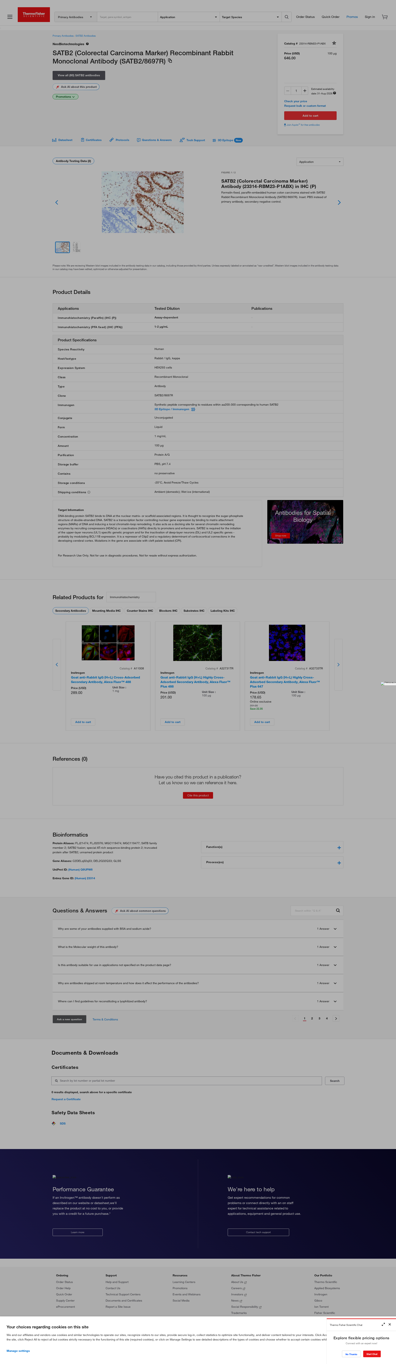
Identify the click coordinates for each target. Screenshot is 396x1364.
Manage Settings (18, 1351)
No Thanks (351, 1354)
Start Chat (372, 1354)
